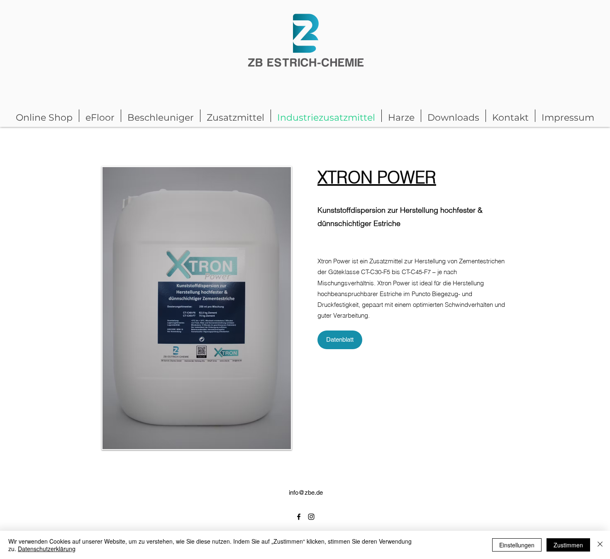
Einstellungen (516, 545)
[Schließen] (600, 544)
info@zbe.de (306, 492)
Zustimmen (568, 545)
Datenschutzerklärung (47, 548)
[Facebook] (299, 517)
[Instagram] (311, 517)
